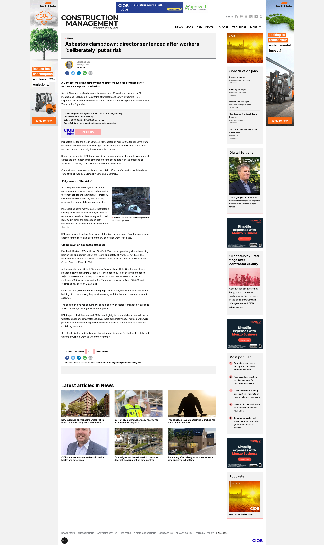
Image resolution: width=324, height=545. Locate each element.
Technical (239, 27)
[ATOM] (111, 540)
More (254, 27)
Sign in (229, 16)
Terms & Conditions (145, 533)
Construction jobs (243, 71)
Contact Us (166, 533)
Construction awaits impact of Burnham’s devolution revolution (247, 407)
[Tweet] (73, 73)
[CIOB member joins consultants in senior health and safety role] (85, 441)
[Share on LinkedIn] (79, 73)
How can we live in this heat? (242, 514)
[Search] (261, 16)
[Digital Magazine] (246, 16)
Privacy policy (184, 533)
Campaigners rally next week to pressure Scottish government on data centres (246, 423)
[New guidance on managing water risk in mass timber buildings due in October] (85, 403)
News (179, 27)
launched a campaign (94, 290)
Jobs (189, 27)
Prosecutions (102, 352)
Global (224, 27)
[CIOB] (212, 540)
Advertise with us (107, 533)
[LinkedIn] (256, 16)
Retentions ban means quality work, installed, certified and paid (245, 366)
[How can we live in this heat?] (244, 496)
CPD (199, 27)
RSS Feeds (125, 533)
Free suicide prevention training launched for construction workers (245, 380)
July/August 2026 (241, 198)
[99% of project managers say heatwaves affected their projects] (139, 403)
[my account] (236, 16)
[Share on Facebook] (67, 73)
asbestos (79, 352)
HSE (90, 352)
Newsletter (68, 533)
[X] (250, 16)
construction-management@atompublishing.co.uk (119, 362)
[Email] (241, 16)
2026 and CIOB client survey (242, 303)
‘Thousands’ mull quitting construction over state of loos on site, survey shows (247, 393)
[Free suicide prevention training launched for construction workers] (192, 403)
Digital (210, 27)
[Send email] (90, 73)
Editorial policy (205, 533)
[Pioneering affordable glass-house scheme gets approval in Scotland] (192, 441)
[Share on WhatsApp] (85, 73)
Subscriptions (86, 533)
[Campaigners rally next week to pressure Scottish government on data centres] (139, 441)
